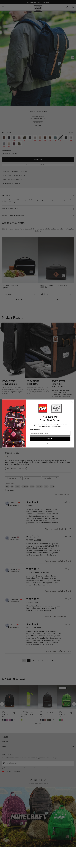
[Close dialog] (71, 402)
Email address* (34, 429)
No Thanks (49, 444)
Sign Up (49, 438)
